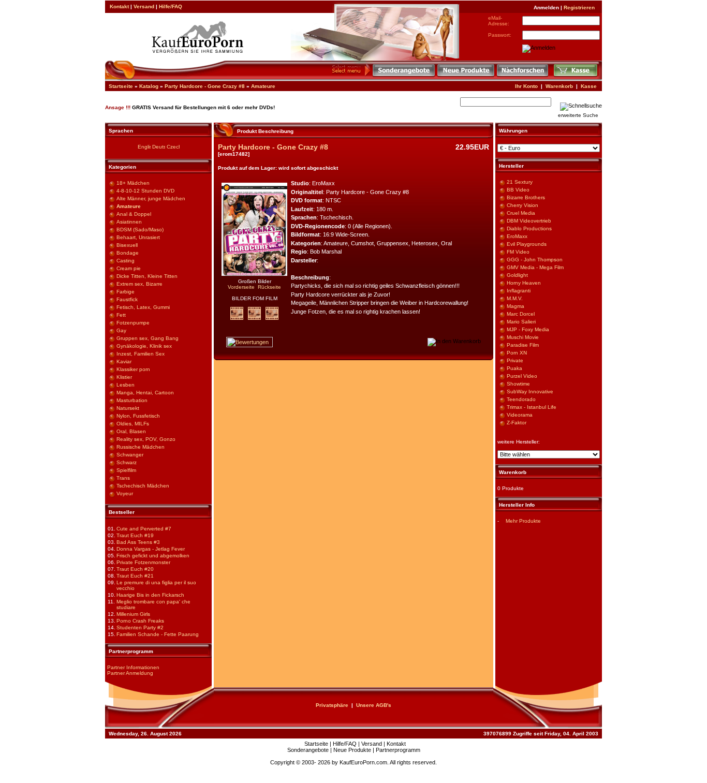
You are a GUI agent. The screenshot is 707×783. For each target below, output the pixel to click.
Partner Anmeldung (130, 673)
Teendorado (521, 399)
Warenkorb (559, 86)
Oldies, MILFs (132, 423)
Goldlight (517, 275)
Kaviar (123, 361)
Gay (121, 330)
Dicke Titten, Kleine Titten (147, 276)
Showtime (518, 384)
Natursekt (127, 408)
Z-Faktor (516, 422)
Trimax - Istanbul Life (531, 407)
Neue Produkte (352, 750)
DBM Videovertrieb (529, 221)
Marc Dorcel (521, 314)
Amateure (263, 86)
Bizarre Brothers (526, 197)
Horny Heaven (524, 283)
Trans (123, 478)
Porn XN (517, 353)
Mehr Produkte (523, 521)
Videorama (520, 415)
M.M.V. (515, 298)
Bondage (127, 253)
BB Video (518, 190)
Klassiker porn (133, 369)
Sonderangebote (308, 750)
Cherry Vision (522, 205)
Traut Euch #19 (135, 535)
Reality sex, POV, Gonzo (145, 439)
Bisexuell (127, 245)
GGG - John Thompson (535, 259)
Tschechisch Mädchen (142, 486)
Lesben (125, 385)
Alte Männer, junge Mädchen (150, 198)
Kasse (589, 86)
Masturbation (132, 400)
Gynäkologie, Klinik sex (144, 346)
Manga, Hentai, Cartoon (145, 392)
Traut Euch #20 (135, 569)
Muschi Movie (523, 337)
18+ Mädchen (133, 183)
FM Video (518, 252)
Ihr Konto (526, 86)
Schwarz (126, 462)
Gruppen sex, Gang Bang (147, 338)
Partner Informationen (133, 667)
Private (515, 360)
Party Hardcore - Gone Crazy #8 (205, 86)
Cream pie (128, 268)
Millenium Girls (133, 614)
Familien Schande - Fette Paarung (157, 634)
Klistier (124, 377)
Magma (515, 306)
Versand (144, 6)
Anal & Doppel (133, 214)
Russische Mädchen (140, 447)
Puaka (514, 368)
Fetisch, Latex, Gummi (143, 307)
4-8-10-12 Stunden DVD (145, 191)
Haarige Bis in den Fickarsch (150, 595)
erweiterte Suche (578, 115)
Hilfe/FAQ (170, 6)
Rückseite (269, 287)
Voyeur (124, 493)
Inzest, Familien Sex (140, 354)
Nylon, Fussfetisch (138, 416)
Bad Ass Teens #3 (138, 542)
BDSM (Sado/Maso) (140, 229)
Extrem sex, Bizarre (139, 284)
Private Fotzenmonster (143, 562)
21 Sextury (520, 182)
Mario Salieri (521, 321)
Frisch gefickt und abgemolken (152, 555)
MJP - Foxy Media (528, 329)
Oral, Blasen (131, 431)
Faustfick (127, 299)
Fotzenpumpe (133, 323)
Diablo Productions (529, 228)
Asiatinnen (129, 222)
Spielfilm (126, 470)
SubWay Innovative (530, 391)
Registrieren (579, 7)
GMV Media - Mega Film (535, 267)
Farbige (125, 291)
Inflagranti (519, 290)
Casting (125, 260)
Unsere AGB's (373, 705)
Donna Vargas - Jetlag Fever (150, 549)
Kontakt (119, 6)
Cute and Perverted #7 (143, 528)
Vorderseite (241, 287)
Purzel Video (522, 376)
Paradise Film (523, 345)
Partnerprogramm (398, 750)
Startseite (121, 86)
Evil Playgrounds (527, 244)
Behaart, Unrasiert (138, 237)
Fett (121, 315)
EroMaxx (517, 236)
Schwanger (129, 454)
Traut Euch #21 (135, 576)
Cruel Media (521, 213)
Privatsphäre (332, 705)
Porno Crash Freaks (140, 621)
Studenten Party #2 (140, 627)
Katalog (148, 86)
